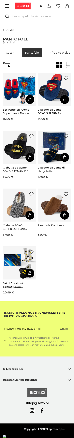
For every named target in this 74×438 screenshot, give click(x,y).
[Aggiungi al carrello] (29, 99)
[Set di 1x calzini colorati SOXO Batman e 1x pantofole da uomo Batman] (19, 262)
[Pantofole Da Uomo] (54, 205)
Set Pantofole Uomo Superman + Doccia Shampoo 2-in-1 (16, 111)
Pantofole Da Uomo (51, 225)
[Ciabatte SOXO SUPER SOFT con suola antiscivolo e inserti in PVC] (19, 205)
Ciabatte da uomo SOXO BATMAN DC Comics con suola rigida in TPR (15, 169)
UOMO (10, 29)
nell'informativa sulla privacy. (49, 345)
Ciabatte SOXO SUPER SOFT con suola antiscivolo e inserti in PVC (15, 227)
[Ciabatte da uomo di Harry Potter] (54, 147)
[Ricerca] (8, 16)
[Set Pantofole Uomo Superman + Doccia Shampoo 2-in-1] (19, 89)
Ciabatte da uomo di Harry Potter (51, 169)
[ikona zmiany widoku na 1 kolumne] (68, 65)
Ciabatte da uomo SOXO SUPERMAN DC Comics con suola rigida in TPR (52, 111)
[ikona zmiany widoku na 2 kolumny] (59, 65)
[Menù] (7, 6)
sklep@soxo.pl (37, 403)
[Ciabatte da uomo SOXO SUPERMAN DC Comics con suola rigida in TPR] (54, 89)
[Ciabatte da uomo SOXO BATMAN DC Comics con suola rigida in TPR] (19, 147)
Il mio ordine (13, 368)
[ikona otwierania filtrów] (6, 65)
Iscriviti (63, 328)
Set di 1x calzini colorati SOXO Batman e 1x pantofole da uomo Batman (15, 285)
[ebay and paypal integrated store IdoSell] (31, 436)
